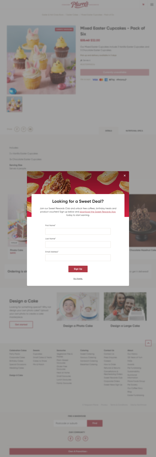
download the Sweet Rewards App (98, 211)
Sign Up (78, 269)
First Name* (50, 225)
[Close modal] (125, 176)
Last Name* (50, 239)
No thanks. (78, 278)
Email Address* (51, 252)
